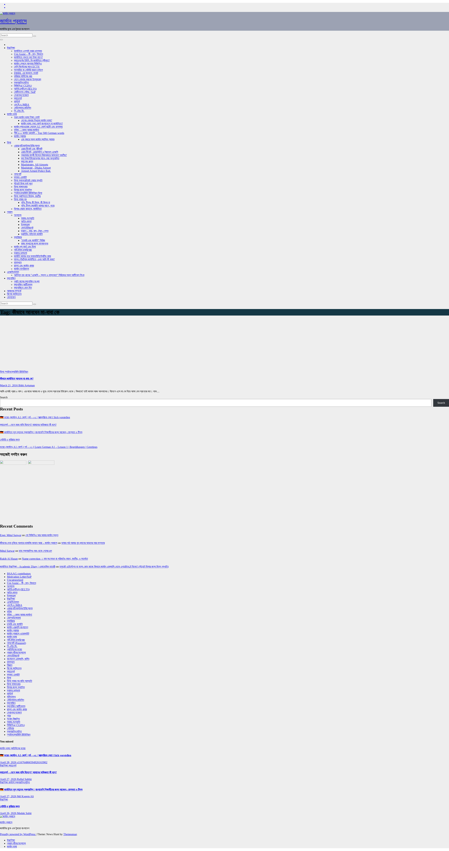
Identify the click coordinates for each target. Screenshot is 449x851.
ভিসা (9, 142)
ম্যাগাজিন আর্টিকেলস (23, 284)
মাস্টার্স (17, 101)
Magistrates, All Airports (34, 164)
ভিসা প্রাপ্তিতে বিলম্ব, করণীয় (27, 196)
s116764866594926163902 (32, 762)
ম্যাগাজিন (11, 278)
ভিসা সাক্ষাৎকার (20, 186)
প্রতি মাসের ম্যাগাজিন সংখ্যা (26, 281)
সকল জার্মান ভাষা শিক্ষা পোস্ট (27, 117)
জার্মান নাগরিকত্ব (21, 268)
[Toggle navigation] (1, 39)
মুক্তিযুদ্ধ (11, 696)
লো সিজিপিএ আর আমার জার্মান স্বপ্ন (41, 535)
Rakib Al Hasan (9, 558)
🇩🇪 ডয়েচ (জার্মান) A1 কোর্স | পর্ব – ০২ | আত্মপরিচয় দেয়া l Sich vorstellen (35, 417)
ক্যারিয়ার (18, 237)
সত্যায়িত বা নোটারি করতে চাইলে (28, 69)
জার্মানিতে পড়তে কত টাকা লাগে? (28, 57)
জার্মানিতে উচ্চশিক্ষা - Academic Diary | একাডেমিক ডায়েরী (27, 566)
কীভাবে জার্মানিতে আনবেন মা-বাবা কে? (16, 378)
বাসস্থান (18, 262)
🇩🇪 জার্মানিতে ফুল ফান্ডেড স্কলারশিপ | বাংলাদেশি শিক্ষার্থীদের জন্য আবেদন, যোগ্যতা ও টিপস (41, 432)
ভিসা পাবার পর (20, 199)
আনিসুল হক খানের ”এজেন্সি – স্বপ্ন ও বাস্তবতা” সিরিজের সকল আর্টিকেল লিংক (49, 275)
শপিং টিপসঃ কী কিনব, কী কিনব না (35, 202)
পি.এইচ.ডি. (19, 110)
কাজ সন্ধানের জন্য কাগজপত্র (34, 243)
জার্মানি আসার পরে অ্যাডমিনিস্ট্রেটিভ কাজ (32, 256)
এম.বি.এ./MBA (21, 104)
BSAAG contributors (19, 573)
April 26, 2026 (8, 813)
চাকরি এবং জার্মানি (15, 624)
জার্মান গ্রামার (20, 136)
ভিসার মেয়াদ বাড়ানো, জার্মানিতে (28, 208)
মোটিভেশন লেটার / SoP (25, 92)
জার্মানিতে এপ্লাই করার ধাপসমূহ (28, 50)
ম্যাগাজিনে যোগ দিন (23, 287)
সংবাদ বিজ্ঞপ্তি (13, 718)
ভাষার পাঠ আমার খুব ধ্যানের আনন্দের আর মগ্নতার (83, 542)
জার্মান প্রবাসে (13, 21)
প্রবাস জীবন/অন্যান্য (16, 652)
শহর (9, 715)
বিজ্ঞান (9, 665)
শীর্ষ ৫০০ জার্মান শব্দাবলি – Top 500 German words (39, 133)
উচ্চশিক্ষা (11, 47)
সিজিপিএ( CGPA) (23, 85)
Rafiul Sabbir (24, 779)
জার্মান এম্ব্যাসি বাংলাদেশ (17, 627)
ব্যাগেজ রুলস (27, 161)
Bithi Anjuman (26, 385)
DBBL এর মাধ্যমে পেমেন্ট (26, 73)
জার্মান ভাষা (12, 114)
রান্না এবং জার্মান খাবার (24, 265)
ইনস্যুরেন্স (25, 224)
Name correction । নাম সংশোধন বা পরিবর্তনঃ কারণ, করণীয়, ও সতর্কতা (55, 558)
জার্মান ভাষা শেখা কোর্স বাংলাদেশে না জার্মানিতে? (42, 123)
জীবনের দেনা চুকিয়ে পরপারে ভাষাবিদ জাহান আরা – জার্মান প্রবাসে (28, 542)
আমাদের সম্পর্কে (14, 290)
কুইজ (9, 611)
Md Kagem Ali (25, 796)
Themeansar (70, 834)
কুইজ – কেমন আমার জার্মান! (26, 129)
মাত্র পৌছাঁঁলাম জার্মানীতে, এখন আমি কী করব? (34, 259)
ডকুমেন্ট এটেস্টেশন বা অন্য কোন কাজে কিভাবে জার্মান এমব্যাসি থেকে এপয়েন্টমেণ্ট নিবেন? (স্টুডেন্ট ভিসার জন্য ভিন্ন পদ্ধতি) (114, 566)
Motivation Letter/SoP (19, 576)
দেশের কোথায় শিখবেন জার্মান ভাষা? (36, 120)
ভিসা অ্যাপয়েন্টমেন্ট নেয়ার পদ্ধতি (28, 180)
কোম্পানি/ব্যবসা (14, 617)
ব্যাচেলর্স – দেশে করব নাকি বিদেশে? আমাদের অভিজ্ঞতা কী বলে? (28, 424)
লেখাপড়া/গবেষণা (21, 95)
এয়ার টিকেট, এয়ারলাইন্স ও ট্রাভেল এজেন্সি (39, 151)
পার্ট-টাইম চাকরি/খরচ (23, 249)
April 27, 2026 (8, 779)
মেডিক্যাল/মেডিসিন (22, 107)
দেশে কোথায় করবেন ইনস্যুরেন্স (27, 79)
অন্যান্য (17, 215)
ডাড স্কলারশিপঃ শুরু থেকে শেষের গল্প (35, 550)
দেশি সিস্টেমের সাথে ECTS (26, 66)
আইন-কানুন (26, 221)
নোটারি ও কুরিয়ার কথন (10, 439)
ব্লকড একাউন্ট (20, 177)
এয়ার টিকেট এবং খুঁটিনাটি (31, 148)
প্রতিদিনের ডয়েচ (14, 649)
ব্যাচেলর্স (18, 98)
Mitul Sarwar (7, 550)
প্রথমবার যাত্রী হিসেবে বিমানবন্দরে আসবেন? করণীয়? (44, 155)
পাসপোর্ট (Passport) (16, 643)
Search (4, 397)
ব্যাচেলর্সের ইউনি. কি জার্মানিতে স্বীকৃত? (32, 60)
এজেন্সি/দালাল (13, 271)
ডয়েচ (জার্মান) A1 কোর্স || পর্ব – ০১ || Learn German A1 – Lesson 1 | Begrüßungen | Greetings (48, 446)
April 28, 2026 (8, 762)
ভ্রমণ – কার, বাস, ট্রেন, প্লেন (34, 230)
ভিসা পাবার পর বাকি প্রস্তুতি (19, 680)
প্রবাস (9, 211)
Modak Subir (24, 813)
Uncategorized (15, 579)
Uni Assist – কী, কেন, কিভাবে (28, 54)
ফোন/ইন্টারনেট (27, 227)
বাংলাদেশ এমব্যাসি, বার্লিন (18, 658)
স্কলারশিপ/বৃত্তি (21, 82)
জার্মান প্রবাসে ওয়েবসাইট (18, 633)
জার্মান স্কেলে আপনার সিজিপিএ (28, 63)
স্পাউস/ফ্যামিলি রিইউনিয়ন (16, 371)
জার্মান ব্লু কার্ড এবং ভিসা (25, 246)
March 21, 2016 (9, 385)
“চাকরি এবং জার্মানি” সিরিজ (33, 240)
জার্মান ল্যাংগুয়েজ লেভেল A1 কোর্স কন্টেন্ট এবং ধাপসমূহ (38, 126)
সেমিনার (10, 728)
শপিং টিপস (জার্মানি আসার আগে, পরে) (38, 205)
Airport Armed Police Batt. (36, 170)
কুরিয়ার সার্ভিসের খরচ (23, 76)
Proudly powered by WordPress (18, 834)
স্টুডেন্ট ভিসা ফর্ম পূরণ (23, 183)
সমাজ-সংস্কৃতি (27, 218)
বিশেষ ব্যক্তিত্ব (14, 294)
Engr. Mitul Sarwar (10, 535)
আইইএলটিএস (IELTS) (25, 88)
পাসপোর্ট (17, 174)
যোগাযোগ (11, 297)
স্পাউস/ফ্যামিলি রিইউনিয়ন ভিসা (28, 193)
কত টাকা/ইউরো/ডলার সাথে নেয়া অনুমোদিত (40, 158)
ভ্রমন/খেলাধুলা (20, 253)
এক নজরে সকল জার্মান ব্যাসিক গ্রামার (37, 139)
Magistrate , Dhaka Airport (36, 167)
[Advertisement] (224, 343)
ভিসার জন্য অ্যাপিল (23, 189)
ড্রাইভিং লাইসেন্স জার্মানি (32, 234)
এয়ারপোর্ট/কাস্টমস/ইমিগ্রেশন (27, 145)
